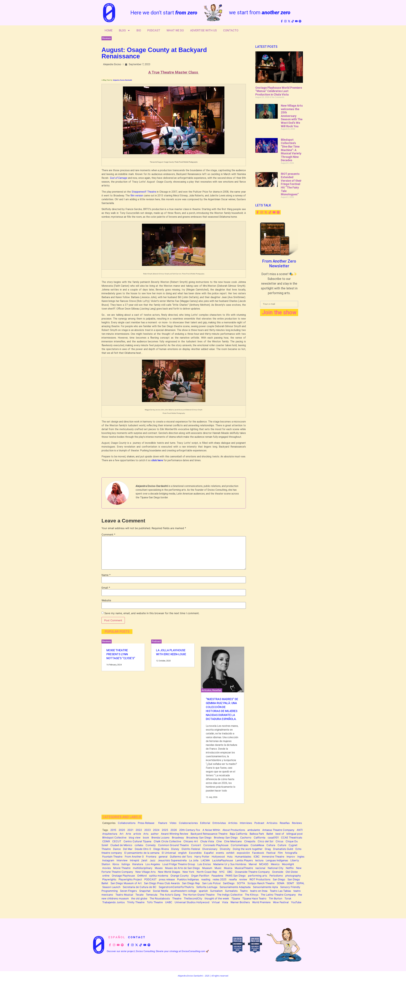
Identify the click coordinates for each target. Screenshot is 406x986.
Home (109, 30)
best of (279, 833)
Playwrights (109, 879)
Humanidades (243, 856)
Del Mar (127, 849)
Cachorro (245, 837)
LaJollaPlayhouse (222, 860)
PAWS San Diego (236, 875)
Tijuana (235, 898)
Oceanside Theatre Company (252, 871)
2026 (173, 829)
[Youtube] (296, 21)
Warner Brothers (240, 902)
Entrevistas (219, 822)
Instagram (108, 860)
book (146, 837)
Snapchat (145, 890)
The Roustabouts (160, 898)
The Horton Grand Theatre (199, 894)
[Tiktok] (292, 21)
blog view (135, 837)
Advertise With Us (203, 30)
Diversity (225, 849)
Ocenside (277, 871)
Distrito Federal (191, 849)
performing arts (257, 875)
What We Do (175, 30)
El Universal (169, 852)
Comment (108, 534)
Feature (162, 822)
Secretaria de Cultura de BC (139, 887)
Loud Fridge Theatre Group (178, 864)
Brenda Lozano (160, 837)
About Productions (234, 829)
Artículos (206, 690)
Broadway (178, 837)
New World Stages (169, 871)
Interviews (246, 822)
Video (173, 822)
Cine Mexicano (233, 841)
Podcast (153, 30)
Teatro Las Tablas (280, 890)
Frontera (151, 856)
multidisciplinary (142, 868)
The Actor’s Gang (170, 894)
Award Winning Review (174, 833)
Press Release (146, 822)
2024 (156, 829)
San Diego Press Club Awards (162, 883)
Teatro (244, 890)
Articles (232, 822)
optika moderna (158, 875)
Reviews (106, 38)
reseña (233, 879)
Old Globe (292, 871)
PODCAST (150, 879)
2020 (122, 829)
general (163, 856)
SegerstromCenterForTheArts (176, 887)
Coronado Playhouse (215, 845)
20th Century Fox (189, 829)
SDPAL (300, 883)
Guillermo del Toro (181, 856)
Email (106, 587)
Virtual (216, 902)
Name (106, 575)
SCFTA (241, 883)
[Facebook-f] (281, 21)
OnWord (142, 875)
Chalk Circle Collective (167, 841)
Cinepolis (249, 841)
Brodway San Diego (226, 837)
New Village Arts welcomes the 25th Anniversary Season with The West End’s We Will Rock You (292, 116)
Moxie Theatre (122, 868)
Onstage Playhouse (123, 875)
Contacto (230, 30)
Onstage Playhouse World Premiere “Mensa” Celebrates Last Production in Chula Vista (278, 91)
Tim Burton (275, 898)
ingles (300, 856)
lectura (259, 860)
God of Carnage (118, 177)
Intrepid (134, 860)
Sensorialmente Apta (265, 887)
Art (121, 833)
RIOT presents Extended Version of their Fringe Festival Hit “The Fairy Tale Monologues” (291, 184)
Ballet (269, 833)
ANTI (300, 829)
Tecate (139, 894)
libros (115, 864)
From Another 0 (134, 856)
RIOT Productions (259, 879)
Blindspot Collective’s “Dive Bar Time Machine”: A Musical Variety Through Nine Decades (291, 150)
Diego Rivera (161, 849)
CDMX (106, 841)
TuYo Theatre (155, 902)
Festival (270, 852)
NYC (222, 871)
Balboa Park (257, 833)
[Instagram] (285, 21)
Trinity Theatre (135, 902)
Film (280, 852)
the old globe (139, 898)
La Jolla (193, 860)
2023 (147, 829)
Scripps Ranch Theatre (261, 883)
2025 (165, 829)
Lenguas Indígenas (277, 860)
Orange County (179, 875)
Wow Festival (281, 902)
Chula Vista (207, 841)
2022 (139, 829)
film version (136, 195)
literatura (137, 864)
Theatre (176, 898)
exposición (243, 852)
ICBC (257, 856)
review (243, 879)
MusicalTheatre (244, 868)
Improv (291, 856)
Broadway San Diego (199, 837)
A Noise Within (211, 829)
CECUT (116, 841)
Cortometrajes (239, 845)
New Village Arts (145, 871)
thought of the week (217, 898)
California (259, 837)
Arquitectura (109, 833)
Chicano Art (190, 841)
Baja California (238, 833)
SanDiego (229, 883)
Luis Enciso (204, 864)
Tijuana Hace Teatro (254, 898)
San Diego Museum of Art (126, 883)
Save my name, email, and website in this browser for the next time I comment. (151, 613)
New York (188, 871)
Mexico (275, 864)
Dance (117, 849)
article (137, 833)
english (182, 852)
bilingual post (294, 833)
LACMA (205, 860)
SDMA (280, 883)
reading (205, 879)
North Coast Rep (207, 871)
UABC (168, 902)
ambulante (253, 829)
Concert (196, 845)
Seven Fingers (128, 890)
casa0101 (273, 837)
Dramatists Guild (283, 849)
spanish (203, 890)
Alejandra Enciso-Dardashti (122, 80)
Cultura (270, 845)
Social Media (160, 890)
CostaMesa (257, 845)
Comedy (151, 845)
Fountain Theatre (112, 856)
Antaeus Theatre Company (278, 829)
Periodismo (276, 875)
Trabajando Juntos (113, 902)
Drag (268, 849)
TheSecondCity (193, 898)
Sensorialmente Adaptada (235, 887)
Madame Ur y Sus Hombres (229, 864)
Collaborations (126, 822)
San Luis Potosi (211, 883)
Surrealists (231, 890)
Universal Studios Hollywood (192, 902)
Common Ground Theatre (173, 845)
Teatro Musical (124, 894)
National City (275, 868)
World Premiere (261, 902)
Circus (279, 841)
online (105, 875)
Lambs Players (244, 860)
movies (106, 868)
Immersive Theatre (273, 856)
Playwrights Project (130, 879)
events (220, 852)
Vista (225, 902)
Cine (219, 841)
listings (125, 864)
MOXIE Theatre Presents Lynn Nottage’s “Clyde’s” (120, 654)
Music (218, 868)
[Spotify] (300, 21)
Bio (139, 30)
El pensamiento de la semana (141, 852)
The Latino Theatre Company (278, 894)
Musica (228, 868)
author (155, 833)
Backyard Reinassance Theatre (209, 833)
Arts (145, 833)
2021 (130, 829)
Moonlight (288, 864)
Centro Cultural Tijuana (137, 841)
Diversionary (209, 849)
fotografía (291, 852)
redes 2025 (219, 879)
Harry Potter (201, 856)
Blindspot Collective (114, 837)
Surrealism (216, 890)
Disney (175, 849)
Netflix (290, 868)
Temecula (151, 894)
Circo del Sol (265, 841)
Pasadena (217, 875)
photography (293, 875)
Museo (159, 868)
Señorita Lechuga (206, 887)
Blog (122, 30)
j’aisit (144, 860)
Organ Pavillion (200, 875)
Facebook (258, 852)
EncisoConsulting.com (193, 951)
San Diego (279, 879)
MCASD (263, 864)
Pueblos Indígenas (188, 879)
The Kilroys (251, 894)
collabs (139, 845)
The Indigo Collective (229, 894)
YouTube (296, 902)
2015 (113, 829)
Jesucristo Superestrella (172, 860)
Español (209, 852)
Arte (128, 833)
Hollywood (218, 856)
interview (122, 860)
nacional (260, 868)
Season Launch (111, 887)
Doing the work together (247, 849)
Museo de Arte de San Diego (182, 868)
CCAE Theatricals (291, 837)
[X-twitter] (289, 21)
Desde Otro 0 (143, 849)
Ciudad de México (121, 845)
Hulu (229, 856)
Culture (282, 845)
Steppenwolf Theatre (144, 191)
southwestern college (183, 890)
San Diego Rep (191, 883)
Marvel (253, 864)
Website (106, 600)
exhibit (230, 852)
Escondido (195, 852)
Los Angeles (152, 864)
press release (167, 879)
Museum (207, 868)
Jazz (152, 860)
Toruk (288, 898)
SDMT (290, 883)
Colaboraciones (188, 822)
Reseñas (216, 690)
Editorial (205, 822)
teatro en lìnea (258, 890)
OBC (229, 871)
